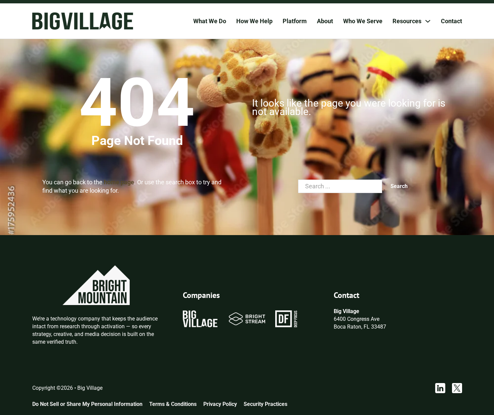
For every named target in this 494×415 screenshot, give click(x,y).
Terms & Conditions (173, 404)
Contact (451, 21)
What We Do (209, 21)
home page (119, 182)
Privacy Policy (220, 404)
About (325, 21)
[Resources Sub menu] (428, 21)
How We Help (254, 21)
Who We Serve (362, 21)
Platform (295, 21)
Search (399, 186)
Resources (407, 21)
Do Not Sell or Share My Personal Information (87, 404)
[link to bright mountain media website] (96, 284)
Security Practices (265, 404)
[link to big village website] (200, 318)
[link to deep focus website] (286, 318)
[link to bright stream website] (247, 318)
